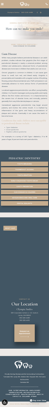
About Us (40, 394)
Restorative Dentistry (31, 392)
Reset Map (10, 228)
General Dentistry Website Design (19, 404)
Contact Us (17, 396)
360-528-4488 (27, 12)
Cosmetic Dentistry (13, 394)
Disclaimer (26, 396)
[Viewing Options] (5, 402)
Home (13, 44)
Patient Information (20, 390)
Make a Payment (34, 390)
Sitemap (34, 396)
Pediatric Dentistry (26, 44)
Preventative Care (15, 392)
